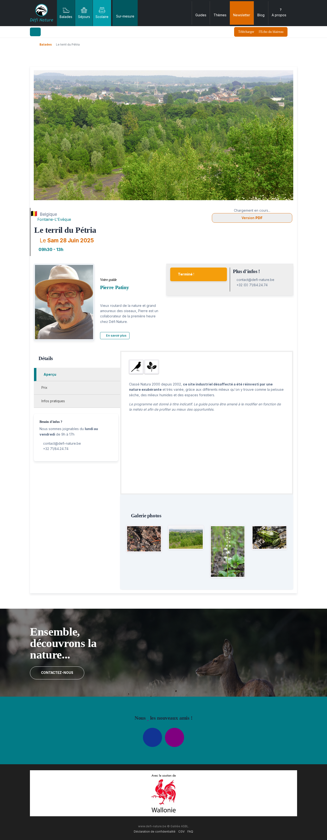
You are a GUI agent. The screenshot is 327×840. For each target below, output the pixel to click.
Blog (261, 15)
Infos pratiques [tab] (52, 401)
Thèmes (220, 15)
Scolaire (102, 17)
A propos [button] (279, 15)
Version (252, 218)
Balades (66, 17)
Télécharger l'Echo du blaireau (260, 32)
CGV (181, 831)
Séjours (84, 17)
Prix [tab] (43, 387)
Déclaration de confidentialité (154, 831)
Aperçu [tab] (49, 374)
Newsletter (241, 15)
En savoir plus (115, 335)
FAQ (190, 831)
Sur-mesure (125, 16)
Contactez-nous (57, 673)
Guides (200, 15)
